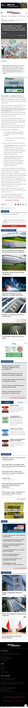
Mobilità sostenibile (5, 672)
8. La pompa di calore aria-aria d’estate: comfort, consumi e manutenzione (14, 540)
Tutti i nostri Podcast (20, 568)
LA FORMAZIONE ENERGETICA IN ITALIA (16, 417)
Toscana (14, 208)
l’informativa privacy (17, 222)
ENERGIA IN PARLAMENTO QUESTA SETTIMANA (17, 440)
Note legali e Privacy (17, 700)
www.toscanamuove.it (7, 125)
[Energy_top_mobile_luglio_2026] (14, 5)
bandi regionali (8, 208)
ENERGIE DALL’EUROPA (16, 429)
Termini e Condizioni (16, 702)
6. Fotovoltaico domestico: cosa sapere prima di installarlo (13, 550)
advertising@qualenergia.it (9, 679)
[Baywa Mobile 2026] (14, 84)
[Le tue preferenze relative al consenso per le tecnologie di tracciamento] (25, 705)
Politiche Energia (12, 16)
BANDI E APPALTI (15, 405)
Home (2, 19)
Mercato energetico (5, 671)
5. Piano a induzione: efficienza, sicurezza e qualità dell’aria (11, 554)
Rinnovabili (4, 16)
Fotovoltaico (21, 16)
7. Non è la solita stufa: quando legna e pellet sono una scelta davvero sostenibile (13, 545)
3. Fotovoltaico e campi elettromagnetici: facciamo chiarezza (13, 563)
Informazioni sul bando (12, 200)
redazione (14, 698)
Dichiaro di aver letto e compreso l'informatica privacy (14, 221)
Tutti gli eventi (21, 499)
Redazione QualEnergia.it (8, 35)
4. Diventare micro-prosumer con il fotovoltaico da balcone (12, 559)
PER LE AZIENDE (5, 676)
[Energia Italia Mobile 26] (14, 350)
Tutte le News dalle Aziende (17, 398)
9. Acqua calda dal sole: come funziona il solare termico (14, 535)
